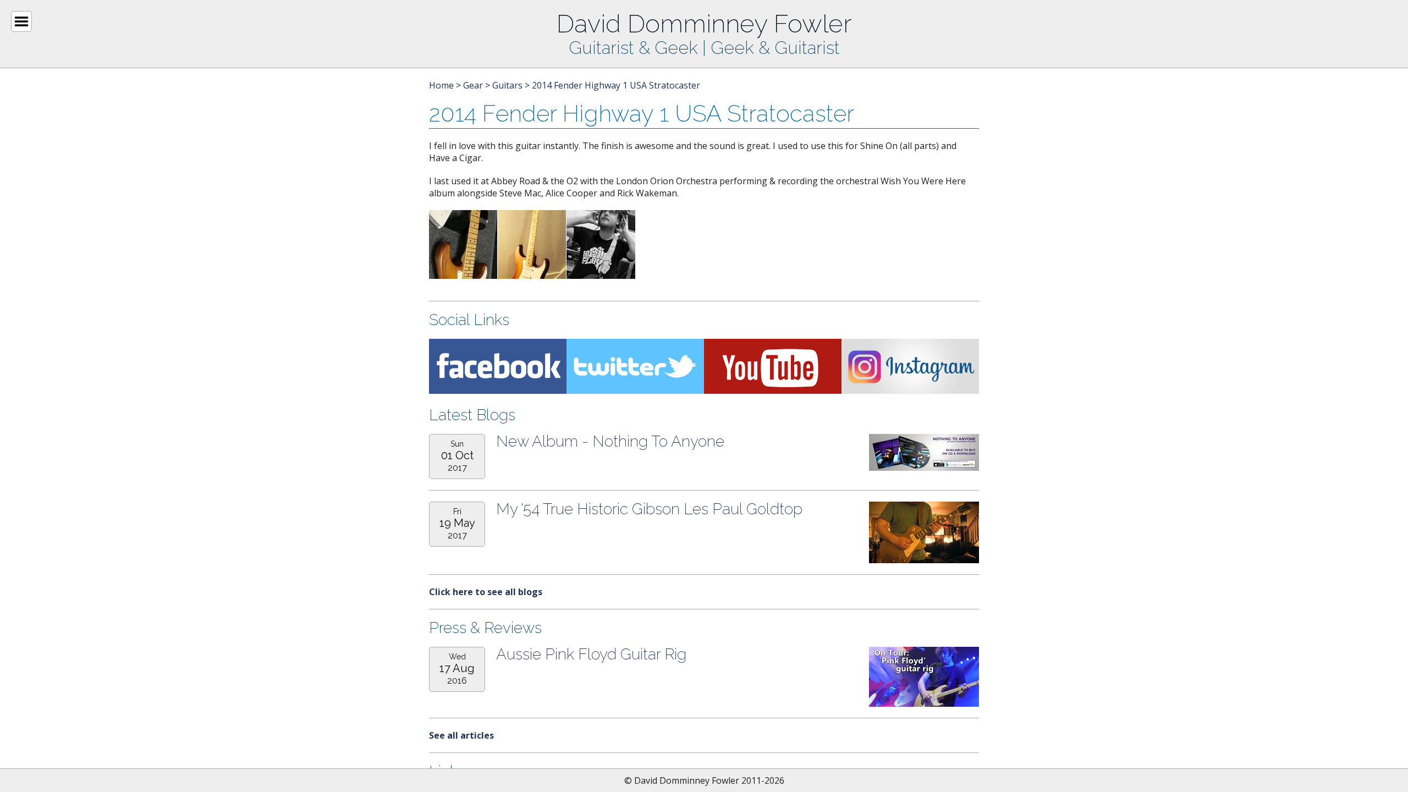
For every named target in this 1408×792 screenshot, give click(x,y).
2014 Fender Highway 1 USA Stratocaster (616, 85)
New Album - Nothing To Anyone (610, 441)
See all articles (461, 735)
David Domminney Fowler (704, 23)
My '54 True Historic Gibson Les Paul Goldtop (649, 509)
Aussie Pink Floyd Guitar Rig (591, 654)
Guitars (507, 85)
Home (441, 85)
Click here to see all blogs (485, 592)
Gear (473, 85)
